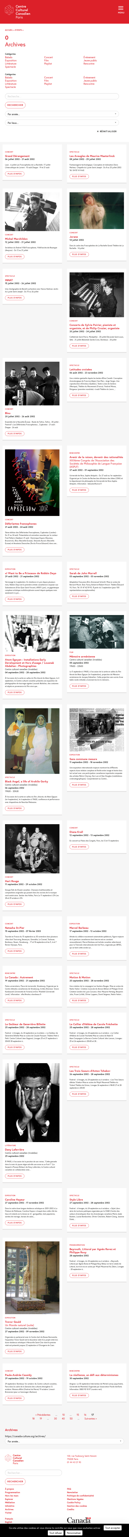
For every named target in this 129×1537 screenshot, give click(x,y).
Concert (48, 57)
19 (41, 1418)
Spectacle (10, 66)
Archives (9, 1509)
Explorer (9, 1499)
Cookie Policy (74, 1502)
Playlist (48, 63)
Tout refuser (55, 1532)
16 (85, 1414)
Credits (70, 1509)
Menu (121, 12)
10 (63, 1414)
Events (18, 30)
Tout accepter (112, 1527)
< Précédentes (42, 1414)
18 (33, 1418)
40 (63, 1418)
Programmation (12, 1492)
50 (71, 1418)
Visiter (8, 1512)
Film (46, 60)
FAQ (69, 1488)
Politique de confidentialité (80, 1495)
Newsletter (72, 1492)
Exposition (11, 60)
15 (78, 1414)
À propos (9, 1488)
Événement (89, 57)
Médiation (10, 1502)
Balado (8, 57)
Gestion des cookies (77, 1506)
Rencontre (89, 63)
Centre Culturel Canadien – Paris (18, 13)
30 (55, 1418)
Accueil (9, 30)
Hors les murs (11, 1495)
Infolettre (9, 1506)
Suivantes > (90, 1418)
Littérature (10, 63)
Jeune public (90, 60)
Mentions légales (75, 1499)
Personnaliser (74, 1532)
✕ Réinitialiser (107, 131)
